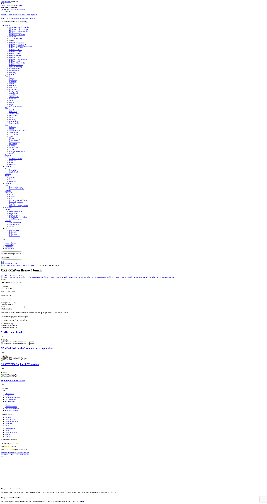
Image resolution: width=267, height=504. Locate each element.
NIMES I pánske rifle (12, 332)
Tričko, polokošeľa (15, 38)
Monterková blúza (15, 33)
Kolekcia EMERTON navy (18, 44)
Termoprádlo (13, 132)
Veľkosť (3, 305)
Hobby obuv (13, 234)
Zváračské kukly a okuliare (18, 217)
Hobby (11, 102)
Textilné (11, 78)
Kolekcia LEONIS (15, 52)
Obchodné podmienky (12, 397)
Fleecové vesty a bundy (17, 151)
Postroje (11, 196)
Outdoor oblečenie (15, 223)
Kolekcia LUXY (14, 53)
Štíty (10, 179)
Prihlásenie (4, 9)
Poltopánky (13, 112)
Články (7, 405)
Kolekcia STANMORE (17, 63)
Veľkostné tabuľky (11, 401)
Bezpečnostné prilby (16, 187)
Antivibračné (13, 93)
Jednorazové (13, 87)
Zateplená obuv (14, 121)
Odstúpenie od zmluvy (12, 409)
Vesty (11, 136)
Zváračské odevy (14, 213)
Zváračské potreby (8, 208)
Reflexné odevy (14, 142)
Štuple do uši (13, 172)
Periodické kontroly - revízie (18, 206)
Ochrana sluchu (8, 167)
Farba (3, 303)
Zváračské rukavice (15, 211)
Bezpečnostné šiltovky (16, 189)
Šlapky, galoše (14, 123)
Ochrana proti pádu (8, 191)
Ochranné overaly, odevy (17, 130)
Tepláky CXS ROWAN (13, 380)
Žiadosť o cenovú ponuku (9, 15)
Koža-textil (12, 82)
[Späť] (3, 265)
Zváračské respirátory (16, 219)
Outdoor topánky (14, 224)
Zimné (11, 100)
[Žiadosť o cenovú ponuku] (27, 15)
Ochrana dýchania (8, 156)
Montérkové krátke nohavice (18, 31)
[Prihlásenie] (12, 9)
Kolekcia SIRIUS (15, 57)
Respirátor (12, 164)
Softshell (12, 149)
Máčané (11, 83)
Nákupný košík (6, 2)
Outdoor (8, 221)
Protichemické (14, 91)
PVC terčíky (13, 85)
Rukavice (8, 76)
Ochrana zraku (8, 175)
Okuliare (12, 177)
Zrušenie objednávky (12, 410)
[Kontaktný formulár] (21, 453)
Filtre (11, 162)
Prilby (11, 194)
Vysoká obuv (13, 115)
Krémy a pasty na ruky (16, 106)
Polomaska (12, 161)
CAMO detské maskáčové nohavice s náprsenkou (27, 348)
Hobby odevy (13, 232)
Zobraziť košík (6, 5)
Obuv (7, 108)
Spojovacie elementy (16, 202)
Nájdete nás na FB (11, 263)
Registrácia (21, 9)
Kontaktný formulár (7, 453)
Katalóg (18, 265)
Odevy (7, 125)
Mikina (11, 40)
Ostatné (11, 226)
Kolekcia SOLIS (14, 61)
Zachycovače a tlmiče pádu (18, 200)
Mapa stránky (24, 454)
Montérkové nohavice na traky (19, 29)
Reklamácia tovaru (11, 407)
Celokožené (13, 80)
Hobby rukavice (14, 230)
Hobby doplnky (14, 236)
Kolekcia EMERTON (16, 42)
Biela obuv (12, 119)
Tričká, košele (13, 134)
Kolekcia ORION (15, 55)
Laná (11, 198)
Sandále (11, 110)
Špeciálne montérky (15, 67)
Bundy (11, 129)
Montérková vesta (15, 36)
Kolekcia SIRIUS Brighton (18, 59)
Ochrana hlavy (8, 184)
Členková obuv (14, 114)
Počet (2, 307)
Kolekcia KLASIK (15, 50)
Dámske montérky (15, 68)
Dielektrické (13, 99)
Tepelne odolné (14, 97)
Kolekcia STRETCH (16, 65)
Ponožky (12, 145)
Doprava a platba (10, 399)
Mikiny (11, 138)
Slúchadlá (12, 170)
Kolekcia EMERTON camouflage (20, 46)
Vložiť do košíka (7, 309)
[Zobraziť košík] (17, 5)
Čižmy (11, 117)
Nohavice (12, 127)
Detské (11, 104)
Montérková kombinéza (17, 35)
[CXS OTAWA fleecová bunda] (12, 275)
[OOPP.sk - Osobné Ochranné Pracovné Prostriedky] (18, 18)
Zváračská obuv (14, 215)
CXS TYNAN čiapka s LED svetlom (20, 364)
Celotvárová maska (15, 159)
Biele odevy (13, 144)
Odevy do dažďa (14, 140)
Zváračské (12, 95)
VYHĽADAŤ (5, 258)
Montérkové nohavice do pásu (19, 27)
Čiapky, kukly (13, 147)
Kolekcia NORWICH (16, 48)
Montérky (8, 25)
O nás (7, 396)
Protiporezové (13, 89)
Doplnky (12, 72)
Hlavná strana (10, 265)
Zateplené (12, 74)
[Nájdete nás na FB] (2, 263)
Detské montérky (14, 70)
